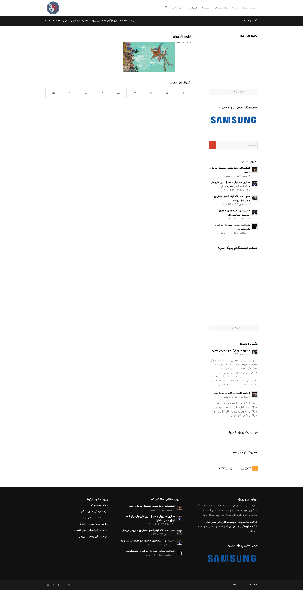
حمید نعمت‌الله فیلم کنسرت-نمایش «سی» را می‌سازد (148, 530)
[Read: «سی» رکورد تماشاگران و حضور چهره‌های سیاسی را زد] (254, 212)
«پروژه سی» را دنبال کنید (233, 91)
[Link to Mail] (48, 585)
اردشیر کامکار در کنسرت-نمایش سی (231, 393)
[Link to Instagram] (63, 585)
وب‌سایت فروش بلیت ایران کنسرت (91, 530)
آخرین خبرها (250, 20)
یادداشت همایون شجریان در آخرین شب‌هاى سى (150, 551)
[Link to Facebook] (53, 585)
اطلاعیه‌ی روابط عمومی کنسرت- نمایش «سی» (151, 506)
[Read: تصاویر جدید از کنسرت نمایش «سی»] (254, 352)
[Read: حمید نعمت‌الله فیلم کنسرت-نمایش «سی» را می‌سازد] (254, 198)
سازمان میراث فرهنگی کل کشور (93, 524)
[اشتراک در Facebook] (183, 93)
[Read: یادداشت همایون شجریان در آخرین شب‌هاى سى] (254, 226)
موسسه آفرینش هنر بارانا (221, 522)
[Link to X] (69, 585)
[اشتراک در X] (167, 93)
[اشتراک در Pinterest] (135, 93)
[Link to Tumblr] (58, 585)
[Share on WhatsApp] (151, 93)
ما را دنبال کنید (233, 327)
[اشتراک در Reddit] (70, 93)
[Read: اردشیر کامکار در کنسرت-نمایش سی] (254, 394)
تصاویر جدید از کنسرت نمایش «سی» (231, 350)
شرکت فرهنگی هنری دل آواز (241, 527)
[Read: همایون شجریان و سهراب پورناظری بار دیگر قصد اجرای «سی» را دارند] (254, 184)
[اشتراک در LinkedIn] (118, 93)
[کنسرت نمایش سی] (53, 8)
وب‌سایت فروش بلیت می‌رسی (93, 536)
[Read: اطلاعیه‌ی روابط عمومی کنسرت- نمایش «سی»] (254, 169)
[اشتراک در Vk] (86, 93)
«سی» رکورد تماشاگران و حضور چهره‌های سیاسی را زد (148, 540)
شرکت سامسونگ (248, 522)
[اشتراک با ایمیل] (54, 93)
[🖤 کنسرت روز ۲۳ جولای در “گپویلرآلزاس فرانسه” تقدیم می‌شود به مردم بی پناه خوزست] (221, 263)
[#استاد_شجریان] (249, 47)
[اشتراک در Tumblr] (102, 93)
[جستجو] (166, 8)
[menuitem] (249, 8)
